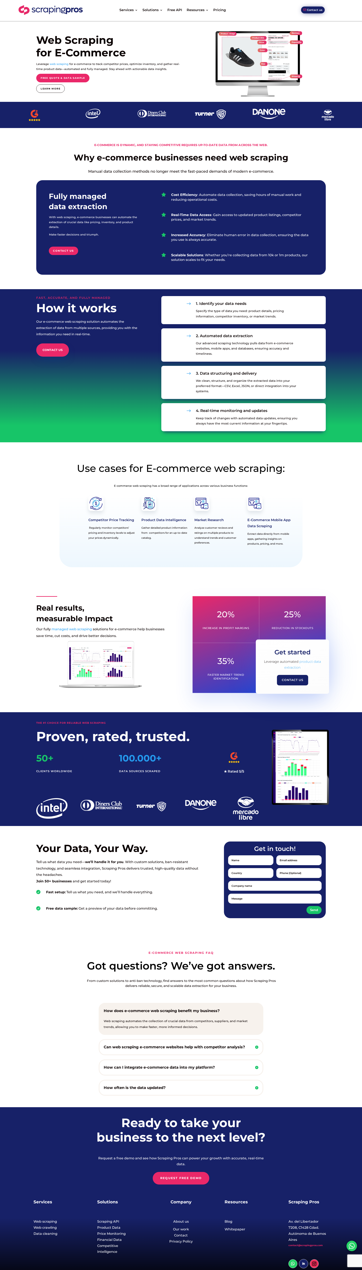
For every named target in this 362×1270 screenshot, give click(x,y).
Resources (195, 10)
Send (314, 910)
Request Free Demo (181, 1178)
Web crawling (45, 1228)
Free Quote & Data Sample (63, 77)
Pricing (219, 10)
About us (181, 1221)
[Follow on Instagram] (314, 1263)
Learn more (51, 88)
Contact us (314, 10)
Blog (228, 1221)
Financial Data (109, 1240)
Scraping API (108, 1221)
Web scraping (45, 1221)
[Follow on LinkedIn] (303, 1263)
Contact (181, 1235)
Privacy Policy (181, 1241)
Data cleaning (45, 1234)
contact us (63, 250)
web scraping (59, 64)
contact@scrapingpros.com (305, 1245)
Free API (174, 10)
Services (126, 10)
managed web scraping (72, 629)
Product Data (108, 1228)
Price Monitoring (111, 1234)
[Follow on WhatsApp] (292, 1263)
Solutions (150, 10)
